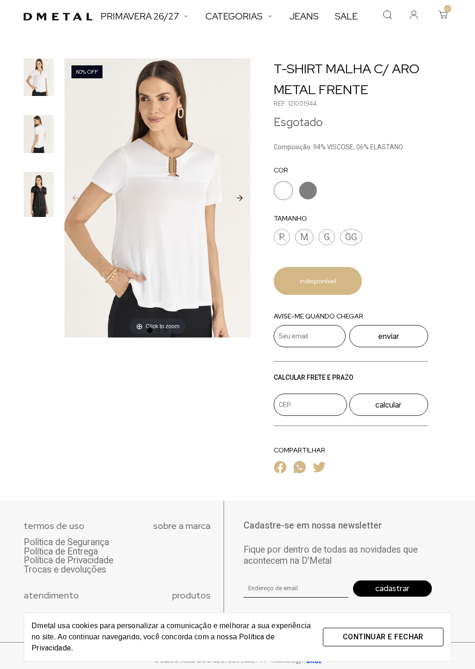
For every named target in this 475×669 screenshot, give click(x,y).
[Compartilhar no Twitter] (319, 470)
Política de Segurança (66, 542)
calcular (388, 405)
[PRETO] (308, 192)
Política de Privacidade (68, 560)
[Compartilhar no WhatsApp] (299, 470)
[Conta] (414, 16)
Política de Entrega (61, 551)
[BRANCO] (283, 192)
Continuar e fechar (383, 636)
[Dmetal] (58, 16)
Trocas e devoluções (65, 569)
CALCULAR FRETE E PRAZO (313, 377)
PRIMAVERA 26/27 (140, 16)
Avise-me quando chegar (318, 316)
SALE (346, 16)
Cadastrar (392, 588)
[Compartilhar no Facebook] (280, 470)
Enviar (388, 336)
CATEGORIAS (234, 16)
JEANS (304, 16)
